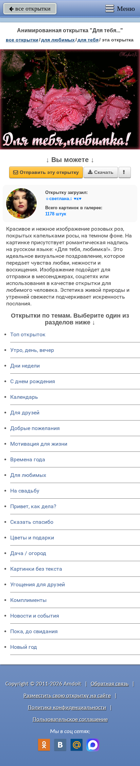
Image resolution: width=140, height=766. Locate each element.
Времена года (27, 459)
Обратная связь (109, 684)
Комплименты (28, 600)
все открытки (30, 8)
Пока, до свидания (34, 631)
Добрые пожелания (35, 428)
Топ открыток (28, 334)
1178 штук (55, 213)
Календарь (24, 397)
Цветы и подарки (32, 537)
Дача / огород (28, 553)
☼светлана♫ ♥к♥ (63, 198)
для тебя (88, 39)
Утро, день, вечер (32, 350)
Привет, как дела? (33, 506)
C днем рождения (32, 381)
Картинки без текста (36, 569)
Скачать (100, 172)
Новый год (23, 647)
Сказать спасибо (31, 522)
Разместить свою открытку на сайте (67, 696)
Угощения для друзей (37, 584)
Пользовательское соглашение (70, 720)
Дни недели (25, 365)
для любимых (58, 39)
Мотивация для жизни (38, 444)
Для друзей (24, 412)
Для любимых (28, 475)
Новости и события (34, 615)
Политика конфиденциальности (67, 708)
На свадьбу (24, 490)
